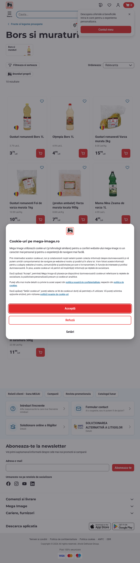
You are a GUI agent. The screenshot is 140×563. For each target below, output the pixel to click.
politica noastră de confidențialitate (83, 282)
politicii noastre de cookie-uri (54, 294)
